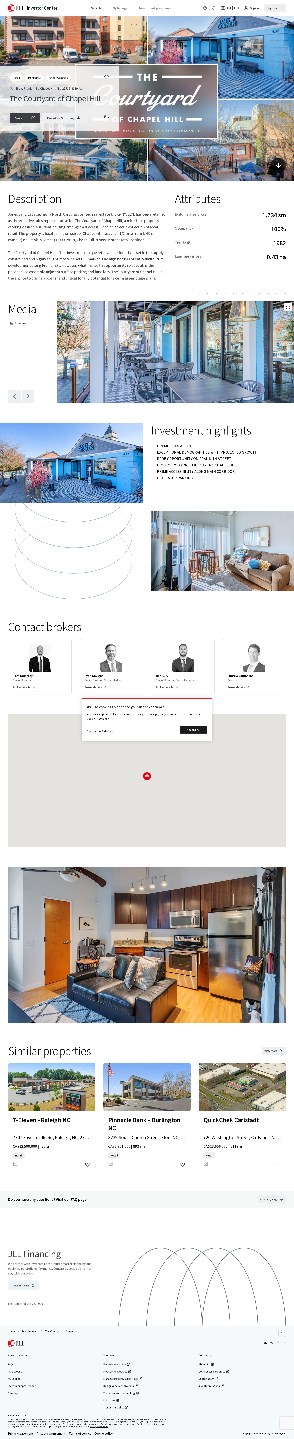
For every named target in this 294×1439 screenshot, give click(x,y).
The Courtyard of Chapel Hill (61, 1331)
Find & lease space (114, 1364)
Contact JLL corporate (212, 1371)
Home (11, 1331)
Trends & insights (113, 1407)
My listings (14, 1378)
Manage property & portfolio (120, 1378)
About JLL (204, 1364)
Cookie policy (103, 1433)
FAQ (10, 1364)
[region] (147, 719)
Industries (109, 1400)
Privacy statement (20, 1433)
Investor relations (209, 1386)
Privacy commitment (51, 1433)
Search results (30, 1331)
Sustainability (207, 1378)
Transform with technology (119, 1393)
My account (15, 1371)
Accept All (194, 730)
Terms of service (80, 1433)
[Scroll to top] (282, 1333)
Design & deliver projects (118, 1386)
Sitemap (13, 1393)
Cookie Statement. (98, 719)
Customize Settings (100, 731)
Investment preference (22, 1386)
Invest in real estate (115, 1371)
